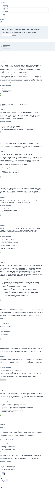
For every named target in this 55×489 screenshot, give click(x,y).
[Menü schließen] (0, 476)
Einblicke (6, 9)
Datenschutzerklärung (7, 45)
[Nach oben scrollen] (1, 474)
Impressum (5, 46)
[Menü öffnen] (1, 22)
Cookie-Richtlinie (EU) (7, 48)
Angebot (4, 12)
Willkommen (5, 5)
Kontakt (4, 14)
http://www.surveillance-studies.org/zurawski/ (21, 439)
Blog (4, 15)
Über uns (6, 8)
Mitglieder (6, 11)
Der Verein (4, 480)
